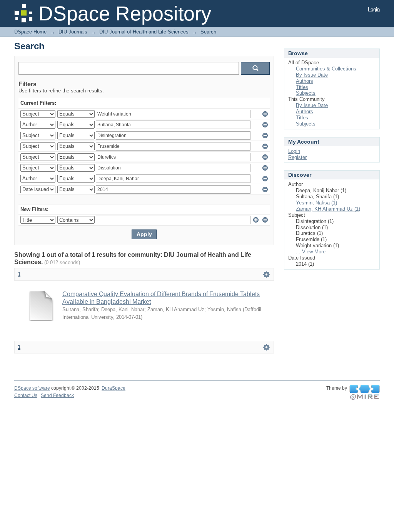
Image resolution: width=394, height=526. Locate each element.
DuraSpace (113, 388)
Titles (302, 87)
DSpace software (32, 388)
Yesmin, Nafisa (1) (316, 203)
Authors (304, 81)
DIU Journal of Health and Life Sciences (144, 32)
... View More (311, 252)
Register (297, 157)
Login (374, 9)
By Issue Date (312, 75)
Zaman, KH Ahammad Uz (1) (328, 209)
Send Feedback (57, 395)
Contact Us (25, 395)
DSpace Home (30, 32)
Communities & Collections (326, 69)
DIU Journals (72, 32)
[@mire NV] (364, 392)
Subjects (306, 93)
